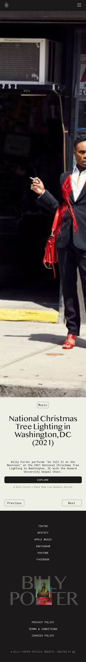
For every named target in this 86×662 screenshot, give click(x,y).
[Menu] (79, 5)
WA (73, 651)
